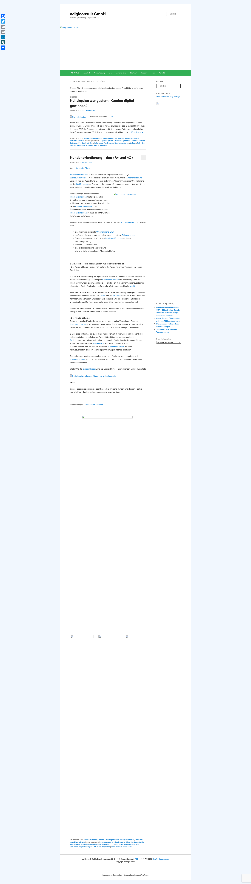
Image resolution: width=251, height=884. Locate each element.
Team (153, 73)
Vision (102, 295)
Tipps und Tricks (117, 844)
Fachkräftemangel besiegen (167, 307)
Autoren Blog (121, 73)
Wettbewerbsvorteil (78, 177)
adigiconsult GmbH (88, 13)
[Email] (3, 26)
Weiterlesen (137, 132)
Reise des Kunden (103, 844)
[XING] (3, 42)
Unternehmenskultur (105, 231)
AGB (136, 859)
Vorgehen (89, 145)
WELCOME (75, 73)
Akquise (102, 140)
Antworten (102, 145)
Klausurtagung (99, 73)
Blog (110, 73)
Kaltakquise (98, 143)
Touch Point (81, 145)
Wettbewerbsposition (102, 847)
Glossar (143, 73)
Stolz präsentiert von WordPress (136, 875)
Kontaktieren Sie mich (94, 404)
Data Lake (74, 143)
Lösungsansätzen (77, 359)
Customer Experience (122, 140)
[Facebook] (3, 16)
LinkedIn (133, 143)
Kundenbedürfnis (137, 842)
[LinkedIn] (3, 37)
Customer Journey (138, 140)
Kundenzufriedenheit (84, 206)
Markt (132, 286)
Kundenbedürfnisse (113, 238)
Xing (95, 145)
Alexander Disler (83, 168)
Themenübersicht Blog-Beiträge (168, 97)
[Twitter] (3, 21)
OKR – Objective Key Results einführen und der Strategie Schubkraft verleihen (168, 313)
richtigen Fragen (89, 368)
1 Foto (110, 116)
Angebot (87, 73)
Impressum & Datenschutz (112, 875)
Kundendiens (98, 343)
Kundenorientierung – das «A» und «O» (101, 157)
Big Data (109, 140)
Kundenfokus (109, 143)
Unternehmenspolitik (78, 847)
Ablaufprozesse (128, 235)
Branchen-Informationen (93, 138)
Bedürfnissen (82, 184)
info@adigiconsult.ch (161, 859)
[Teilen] (3, 47)
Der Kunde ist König (85, 143)
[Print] (3, 32)
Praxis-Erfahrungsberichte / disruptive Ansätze (116, 840)
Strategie (117, 295)
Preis (72, 340)
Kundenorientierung (110, 138)
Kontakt (162, 73)
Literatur (133, 73)
